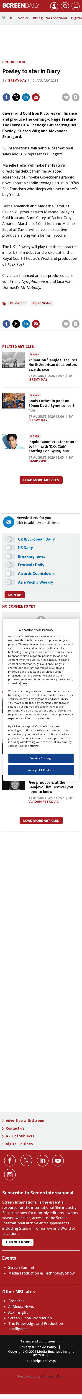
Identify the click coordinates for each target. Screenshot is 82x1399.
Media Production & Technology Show (41, 1273)
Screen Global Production (30, 1318)
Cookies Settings (40, 758)
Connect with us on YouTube (58, 1160)
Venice (23, 18)
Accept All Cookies (41, 770)
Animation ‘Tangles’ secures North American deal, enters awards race (52, 365)
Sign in (21, 87)
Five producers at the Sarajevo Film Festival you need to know (50, 787)
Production (13, 62)
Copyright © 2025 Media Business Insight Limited (41, 1353)
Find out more (18, 1242)
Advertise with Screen (25, 1120)
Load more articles (41, 480)
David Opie (37, 461)
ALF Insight (18, 1312)
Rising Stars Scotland (50, 18)
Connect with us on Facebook (10, 1160)
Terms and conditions (38, 1341)
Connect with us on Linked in (43, 1160)
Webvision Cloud (52, 1376)
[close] (44, 93)
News (34, 354)
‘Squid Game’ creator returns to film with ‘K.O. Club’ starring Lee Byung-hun (53, 446)
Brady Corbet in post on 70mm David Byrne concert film (51, 405)
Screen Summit (21, 1267)
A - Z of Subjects (20, 1136)
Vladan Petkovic (43, 801)
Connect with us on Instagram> (10, 1174)
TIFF (11, 18)
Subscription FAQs (41, 1360)
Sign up (14, 595)
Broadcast (17, 1300)
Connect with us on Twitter (26, 1160)
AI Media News (21, 1306)
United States (42, 303)
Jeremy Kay (17, 80)
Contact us (15, 1128)
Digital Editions (19, 1144)
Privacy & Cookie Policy (38, 1347)
